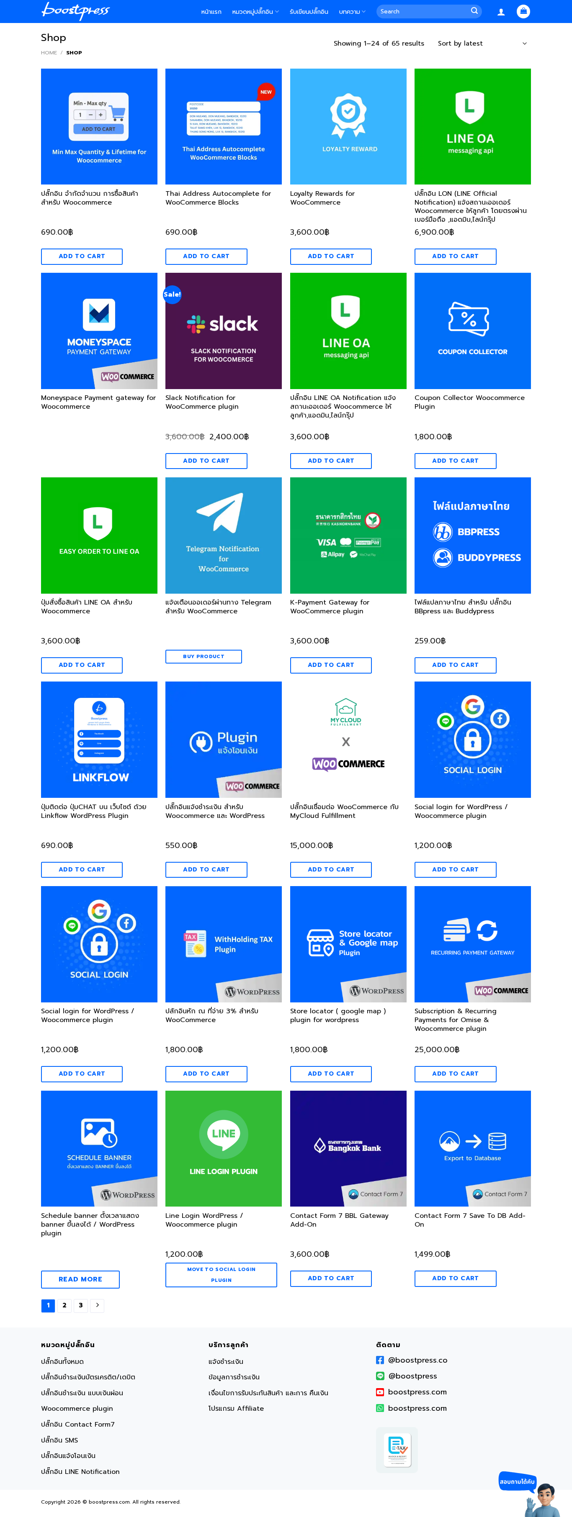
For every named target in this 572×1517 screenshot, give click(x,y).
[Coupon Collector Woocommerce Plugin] (473, 331)
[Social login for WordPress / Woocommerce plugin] (473, 740)
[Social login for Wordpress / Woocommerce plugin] (99, 944)
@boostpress (413, 1376)
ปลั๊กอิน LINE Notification (80, 1472)
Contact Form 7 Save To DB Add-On (470, 1221)
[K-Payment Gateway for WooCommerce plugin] (348, 535)
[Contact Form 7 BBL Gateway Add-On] (348, 1149)
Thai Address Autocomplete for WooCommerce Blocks (218, 199)
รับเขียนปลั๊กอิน (309, 11)
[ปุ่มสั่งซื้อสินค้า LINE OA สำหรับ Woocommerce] (99, 535)
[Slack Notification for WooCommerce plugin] (223, 331)
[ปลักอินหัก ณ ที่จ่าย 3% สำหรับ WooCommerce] (223, 944)
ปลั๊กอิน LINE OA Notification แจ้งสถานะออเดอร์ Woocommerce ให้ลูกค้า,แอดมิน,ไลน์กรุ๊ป (343, 407)
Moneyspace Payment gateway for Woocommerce (98, 403)
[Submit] (475, 12)
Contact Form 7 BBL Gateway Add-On (339, 1221)
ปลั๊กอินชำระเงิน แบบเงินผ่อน (82, 1393)
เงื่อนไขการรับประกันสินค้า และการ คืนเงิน (268, 1393)
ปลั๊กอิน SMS (59, 1440)
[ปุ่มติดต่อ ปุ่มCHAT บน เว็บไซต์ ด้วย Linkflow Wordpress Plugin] (99, 740)
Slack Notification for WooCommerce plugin (202, 403)
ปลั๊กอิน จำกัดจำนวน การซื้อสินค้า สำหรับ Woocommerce (89, 199)
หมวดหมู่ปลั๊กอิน (252, 11)
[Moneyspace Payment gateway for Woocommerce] (99, 331)
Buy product (203, 656)
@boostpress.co (418, 1360)
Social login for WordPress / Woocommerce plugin (461, 812)
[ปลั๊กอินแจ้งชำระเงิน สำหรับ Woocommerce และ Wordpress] (223, 740)
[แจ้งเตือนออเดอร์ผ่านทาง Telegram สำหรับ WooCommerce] (223, 535)
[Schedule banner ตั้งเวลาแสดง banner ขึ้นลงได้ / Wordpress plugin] (99, 1149)
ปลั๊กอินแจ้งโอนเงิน (68, 1456)
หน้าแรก (211, 11)
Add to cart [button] (82, 256)
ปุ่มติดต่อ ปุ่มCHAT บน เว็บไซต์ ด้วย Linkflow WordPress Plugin (94, 812)
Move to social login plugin (221, 1275)
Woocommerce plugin (77, 1409)
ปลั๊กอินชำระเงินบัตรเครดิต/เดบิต (88, 1377)
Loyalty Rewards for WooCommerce (322, 199)
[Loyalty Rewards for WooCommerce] (348, 127)
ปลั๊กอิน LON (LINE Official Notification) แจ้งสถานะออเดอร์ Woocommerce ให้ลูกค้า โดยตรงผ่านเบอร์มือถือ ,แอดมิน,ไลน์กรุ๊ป (471, 207)
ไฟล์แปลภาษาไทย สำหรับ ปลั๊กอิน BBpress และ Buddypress (463, 607)
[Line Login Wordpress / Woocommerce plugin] (223, 1149)
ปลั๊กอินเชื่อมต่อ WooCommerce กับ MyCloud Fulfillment (344, 812)
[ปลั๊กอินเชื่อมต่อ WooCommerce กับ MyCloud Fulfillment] (348, 740)
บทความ (349, 11)
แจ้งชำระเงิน (226, 1362)
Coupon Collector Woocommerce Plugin (470, 403)
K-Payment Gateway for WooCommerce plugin (329, 607)
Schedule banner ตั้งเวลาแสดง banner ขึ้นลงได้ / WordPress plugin (90, 1225)
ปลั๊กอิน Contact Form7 (78, 1425)
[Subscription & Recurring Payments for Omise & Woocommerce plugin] (473, 944)
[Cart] (523, 11)
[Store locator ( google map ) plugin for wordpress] (348, 944)
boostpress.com (417, 1392)
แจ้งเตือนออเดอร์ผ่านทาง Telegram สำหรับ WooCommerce (218, 607)
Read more (80, 1279)
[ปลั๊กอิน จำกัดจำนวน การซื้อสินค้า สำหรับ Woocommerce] (99, 127)
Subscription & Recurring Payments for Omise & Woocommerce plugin (456, 1020)
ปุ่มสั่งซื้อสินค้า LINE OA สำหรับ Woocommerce (86, 607)
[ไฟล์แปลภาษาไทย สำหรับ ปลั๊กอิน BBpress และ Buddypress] (473, 535)
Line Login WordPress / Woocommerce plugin (204, 1221)
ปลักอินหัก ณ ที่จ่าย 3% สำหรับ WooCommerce (211, 1016)
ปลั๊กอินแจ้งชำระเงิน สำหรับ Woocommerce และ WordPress (215, 812)
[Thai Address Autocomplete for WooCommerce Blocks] (223, 127)
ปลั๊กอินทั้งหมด (62, 1362)
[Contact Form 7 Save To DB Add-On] (473, 1149)
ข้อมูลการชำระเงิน (234, 1377)
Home (49, 52)
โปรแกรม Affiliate (236, 1409)
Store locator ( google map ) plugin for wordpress (338, 1016)
